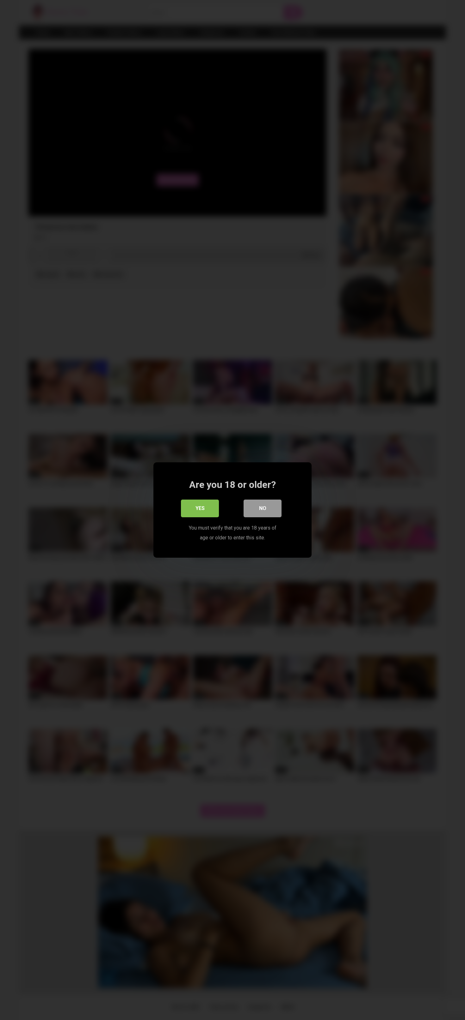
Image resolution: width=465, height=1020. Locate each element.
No (262, 508)
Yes (200, 508)
